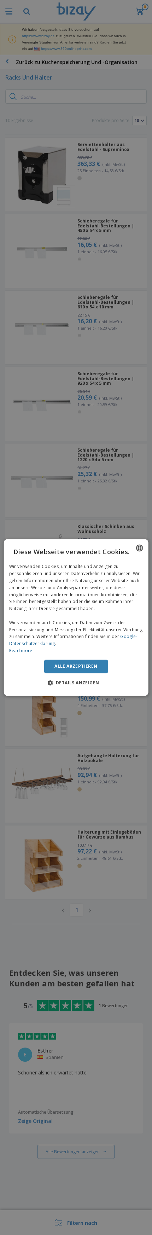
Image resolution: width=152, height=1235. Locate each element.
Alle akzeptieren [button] (75, 666)
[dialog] (76, 617)
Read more (21, 651)
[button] (76, 683)
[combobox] (139, 547)
